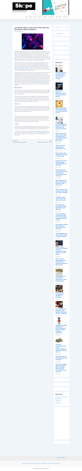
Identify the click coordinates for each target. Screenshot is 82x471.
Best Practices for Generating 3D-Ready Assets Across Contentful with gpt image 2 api (62, 173)
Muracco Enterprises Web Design (61, 397)
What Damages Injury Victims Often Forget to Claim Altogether (61, 235)
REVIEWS (34, 463)
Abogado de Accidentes (61, 457)
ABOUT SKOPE (50, 463)
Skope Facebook (58, 398)
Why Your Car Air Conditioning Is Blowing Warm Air (60, 147)
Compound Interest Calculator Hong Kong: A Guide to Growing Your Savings (61, 76)
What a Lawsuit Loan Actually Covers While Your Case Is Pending (62, 191)
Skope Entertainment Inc (20, 11)
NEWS (31, 463)
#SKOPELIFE (39, 463)
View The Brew (58, 403)
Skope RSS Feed (58, 400)
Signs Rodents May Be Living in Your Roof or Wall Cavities (62, 155)
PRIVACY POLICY (57, 463)
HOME (23, 463)
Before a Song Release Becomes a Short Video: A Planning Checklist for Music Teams (62, 262)
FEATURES (27, 463)
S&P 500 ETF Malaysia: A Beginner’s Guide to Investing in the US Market (61, 93)
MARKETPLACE (44, 463)
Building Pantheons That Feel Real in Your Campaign (61, 358)
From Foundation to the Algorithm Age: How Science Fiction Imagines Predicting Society (61, 217)
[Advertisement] (62, 423)
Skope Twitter (57, 402)
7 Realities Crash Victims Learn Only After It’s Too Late (61, 199)
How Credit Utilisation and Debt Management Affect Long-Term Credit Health (62, 251)
